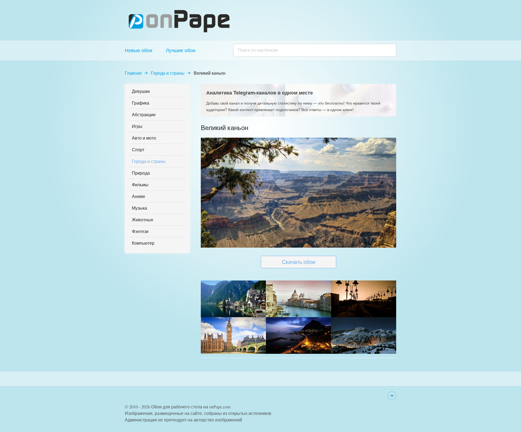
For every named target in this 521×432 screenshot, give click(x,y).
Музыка (139, 208)
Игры (137, 126)
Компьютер (143, 243)
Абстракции (143, 114)
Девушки (141, 91)
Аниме (138, 196)
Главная (133, 73)
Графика (140, 103)
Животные (142, 219)
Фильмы (140, 184)
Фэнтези (140, 231)
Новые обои (138, 50)
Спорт (138, 149)
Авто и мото (144, 138)
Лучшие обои (180, 50)
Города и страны (168, 73)
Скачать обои (298, 262)
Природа (141, 173)
